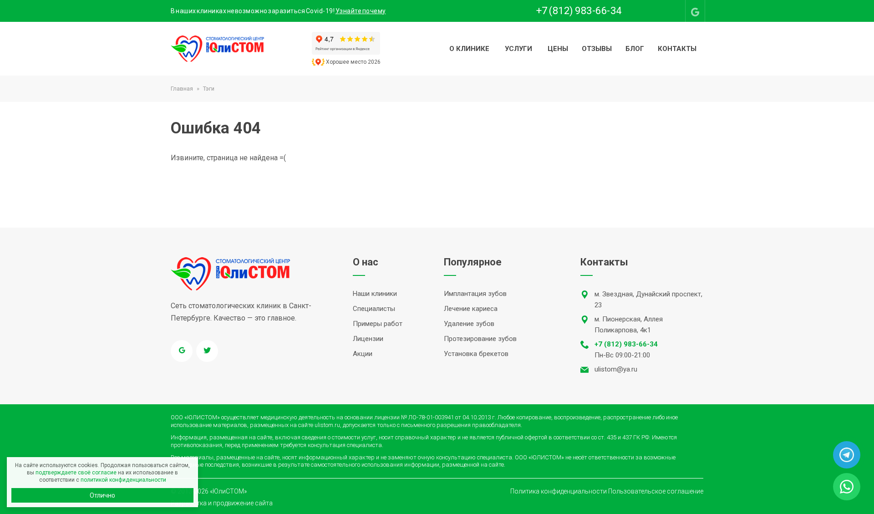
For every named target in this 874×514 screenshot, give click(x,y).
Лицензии (368, 339)
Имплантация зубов (475, 294)
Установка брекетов (476, 354)
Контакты (677, 49)
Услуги (518, 49)
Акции (362, 354)
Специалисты (374, 309)
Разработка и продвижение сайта (222, 503)
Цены (558, 49)
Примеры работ (377, 324)
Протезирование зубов (480, 339)
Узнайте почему (360, 11)
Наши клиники (375, 294)
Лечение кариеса (471, 309)
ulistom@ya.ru (616, 369)
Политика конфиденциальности (558, 491)
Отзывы (597, 49)
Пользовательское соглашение (655, 491)
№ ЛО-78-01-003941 (427, 417)
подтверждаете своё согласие (76, 472)
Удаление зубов (469, 324)
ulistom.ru (327, 425)
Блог (634, 49)
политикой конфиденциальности (123, 480)
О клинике (469, 49)
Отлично (102, 495)
